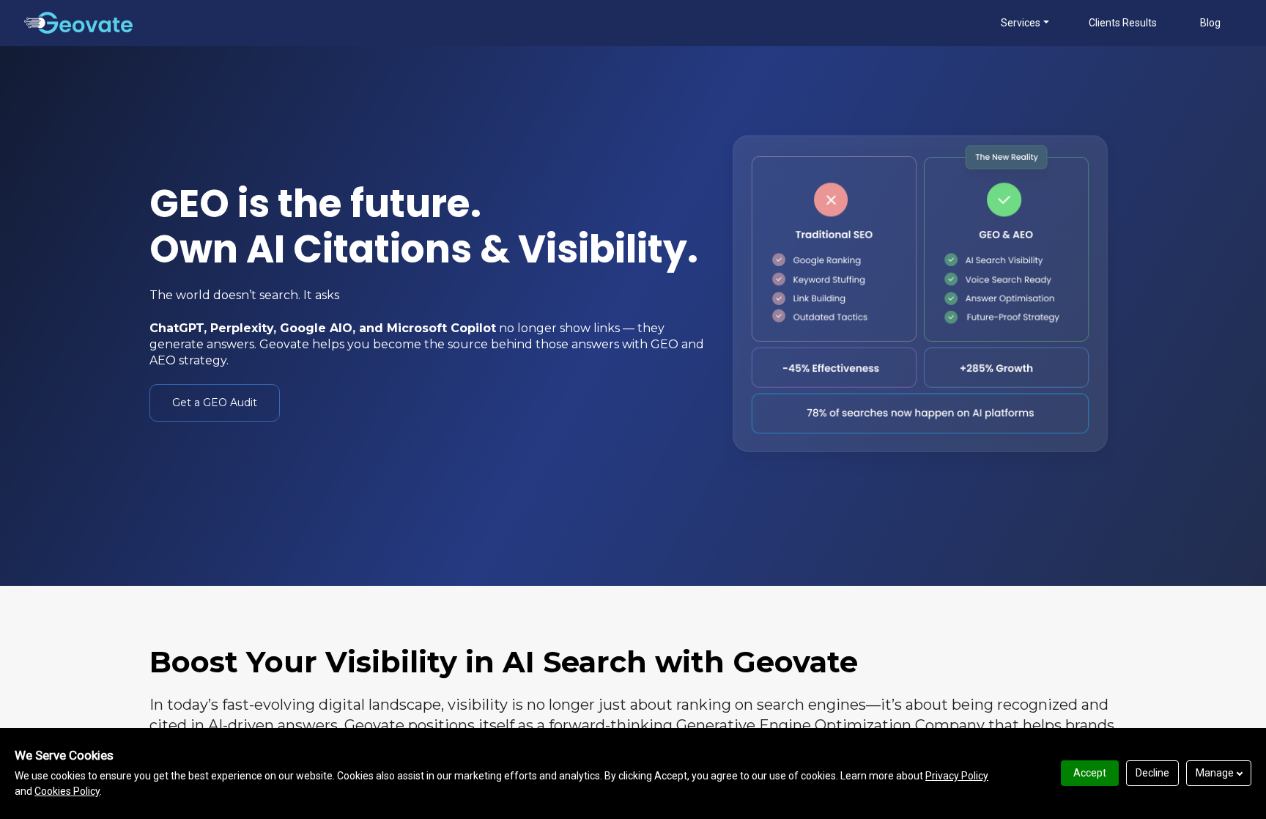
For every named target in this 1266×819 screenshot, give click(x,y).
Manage (1215, 773)
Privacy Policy (956, 776)
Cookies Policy (67, 791)
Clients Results (1123, 23)
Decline (1152, 773)
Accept (1089, 773)
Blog (1210, 23)
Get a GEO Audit (214, 402)
